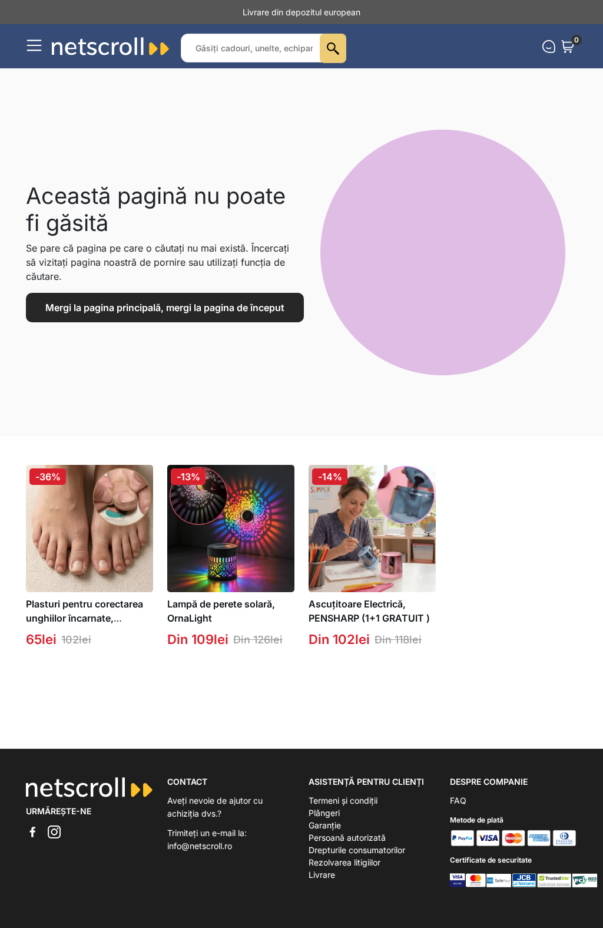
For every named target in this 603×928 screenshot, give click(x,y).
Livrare (322, 875)
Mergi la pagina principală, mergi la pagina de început (164, 307)
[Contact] (548, 46)
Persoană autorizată (347, 838)
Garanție (325, 825)
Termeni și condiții (343, 800)
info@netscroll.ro (199, 846)
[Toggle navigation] (34, 45)
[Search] (333, 48)
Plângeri (324, 813)
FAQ (458, 800)
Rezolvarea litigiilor (344, 862)
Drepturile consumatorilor (357, 850)
